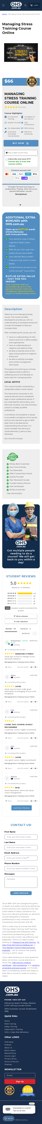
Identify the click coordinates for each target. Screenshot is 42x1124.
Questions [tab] (24, 629)
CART (35, 5)
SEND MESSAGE (21, 893)
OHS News (8, 1042)
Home (4, 14)
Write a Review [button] (22, 616)
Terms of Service (11, 1062)
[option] (21, 190)
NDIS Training (10, 1024)
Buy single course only (18, 153)
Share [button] (9, 667)
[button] (3, 5)
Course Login (10, 1056)
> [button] (21, 807)
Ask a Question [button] (22, 621)
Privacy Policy (10, 1059)
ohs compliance (20, 965)
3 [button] (22, 204)
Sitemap (8, 1064)
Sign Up (20, 1081)
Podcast (7, 1045)
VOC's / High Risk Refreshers (16, 1032)
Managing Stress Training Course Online (19, 662)
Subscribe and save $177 (19, 161)
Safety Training (10, 1027)
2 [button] (20, 204)
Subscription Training (13, 1029)
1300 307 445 (18, 1000)
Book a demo (10, 1050)
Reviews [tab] (9, 629)
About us (8, 1048)
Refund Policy (10, 1053)
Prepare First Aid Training (24, 942)
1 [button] (18, 204)
